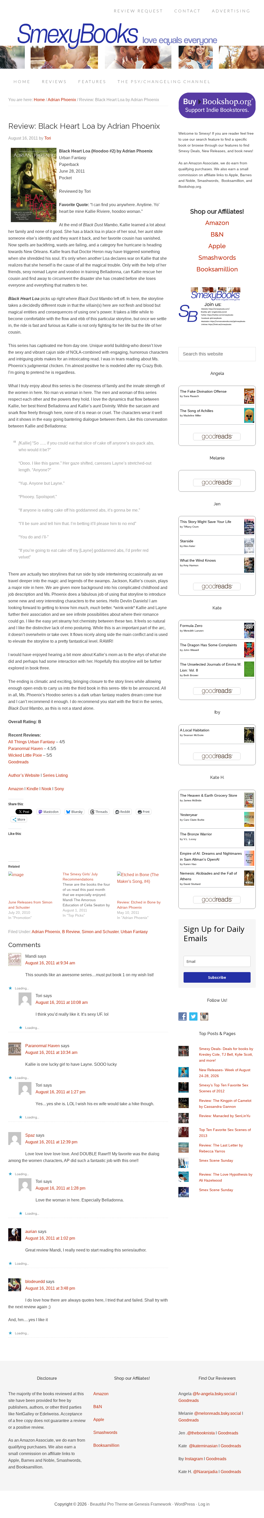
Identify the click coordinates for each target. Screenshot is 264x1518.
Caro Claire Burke (194, 819)
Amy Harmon (191, 565)
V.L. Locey (190, 839)
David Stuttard (192, 884)
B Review (71, 932)
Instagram (194, 1459)
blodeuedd (35, 1281)
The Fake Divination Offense (203, 391)
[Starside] (249, 552)
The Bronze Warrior (196, 834)
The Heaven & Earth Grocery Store (208, 795)
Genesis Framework (152, 1504)
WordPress (185, 1504)
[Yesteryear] (249, 825)
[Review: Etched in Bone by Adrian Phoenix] (141, 885)
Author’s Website (24, 775)
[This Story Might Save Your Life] (249, 533)
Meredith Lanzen (194, 630)
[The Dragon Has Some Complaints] (249, 656)
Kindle (32, 789)
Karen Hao (190, 864)
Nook (46, 789)
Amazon (15, 789)
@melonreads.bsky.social (217, 1413)
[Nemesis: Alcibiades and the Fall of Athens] (249, 884)
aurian (31, 1231)
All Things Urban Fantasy (31, 742)
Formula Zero (191, 626)
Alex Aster (189, 546)
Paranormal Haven (25, 748)
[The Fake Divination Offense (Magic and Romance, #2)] (249, 402)
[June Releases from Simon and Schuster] (32, 885)
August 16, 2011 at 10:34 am (51, 1052)
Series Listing (55, 775)
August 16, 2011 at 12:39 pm (51, 1142)
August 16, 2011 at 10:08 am (62, 1002)
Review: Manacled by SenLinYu (224, 1116)
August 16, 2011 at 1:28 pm (60, 1188)
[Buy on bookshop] (217, 117)
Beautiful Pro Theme (109, 1504)
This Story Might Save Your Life (205, 522)
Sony (59, 789)
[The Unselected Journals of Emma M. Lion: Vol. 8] (249, 675)
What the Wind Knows (198, 560)
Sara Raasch (191, 396)
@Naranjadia (205, 1471)
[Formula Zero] (249, 637)
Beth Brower (191, 675)
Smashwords (217, 257)
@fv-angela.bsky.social (214, 1394)
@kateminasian (203, 1446)
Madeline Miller (192, 415)
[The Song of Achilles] (249, 421)
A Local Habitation (194, 730)
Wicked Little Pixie (25, 755)
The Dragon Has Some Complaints (208, 645)
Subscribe (217, 977)
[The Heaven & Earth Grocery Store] (249, 806)
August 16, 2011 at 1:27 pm (60, 1092)
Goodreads (18, 762)
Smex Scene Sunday (216, 1160)
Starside (186, 541)
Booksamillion (217, 269)
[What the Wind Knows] (249, 571)
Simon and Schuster (100, 932)
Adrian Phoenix (46, 932)
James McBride (193, 800)
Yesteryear (188, 815)
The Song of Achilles (196, 411)
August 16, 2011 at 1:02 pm (50, 1238)
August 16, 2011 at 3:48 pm (50, 1288)
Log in (204, 1504)
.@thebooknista (200, 1433)
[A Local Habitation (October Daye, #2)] (249, 742)
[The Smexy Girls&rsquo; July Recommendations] (90, 894)
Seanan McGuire (194, 735)
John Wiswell (191, 650)
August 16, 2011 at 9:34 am (50, 963)
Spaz (30, 1135)
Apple (217, 246)
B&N (217, 234)
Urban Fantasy (134, 932)
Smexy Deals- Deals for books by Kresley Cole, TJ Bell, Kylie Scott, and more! (226, 1055)
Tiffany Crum (191, 526)
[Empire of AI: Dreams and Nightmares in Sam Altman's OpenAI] (249, 864)
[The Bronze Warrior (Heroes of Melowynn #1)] (249, 845)
